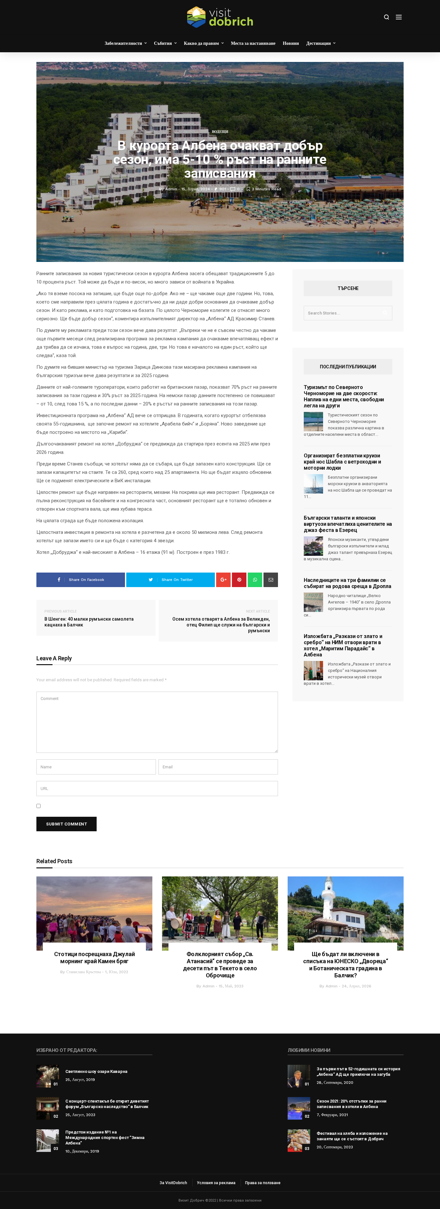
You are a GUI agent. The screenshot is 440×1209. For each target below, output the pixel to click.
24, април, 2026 (356, 986)
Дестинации (318, 43)
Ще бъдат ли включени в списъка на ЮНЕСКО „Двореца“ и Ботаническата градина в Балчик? (345, 965)
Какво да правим (201, 43)
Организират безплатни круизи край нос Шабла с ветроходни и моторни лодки (342, 462)
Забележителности (123, 43)
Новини (291, 43)
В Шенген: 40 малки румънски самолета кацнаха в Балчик (89, 618)
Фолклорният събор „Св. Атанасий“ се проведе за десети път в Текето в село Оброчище (220, 965)
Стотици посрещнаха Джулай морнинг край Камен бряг (94, 957)
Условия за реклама (216, 1183)
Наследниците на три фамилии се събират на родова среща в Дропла (347, 583)
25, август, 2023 (80, 1115)
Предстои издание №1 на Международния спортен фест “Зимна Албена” (105, 1137)
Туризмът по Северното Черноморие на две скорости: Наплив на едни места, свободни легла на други (344, 396)
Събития (163, 43)
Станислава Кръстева (83, 972)
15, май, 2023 (231, 986)
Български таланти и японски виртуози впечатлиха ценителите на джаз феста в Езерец (348, 524)
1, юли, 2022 (116, 972)
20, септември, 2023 (335, 1147)
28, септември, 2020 (335, 1082)
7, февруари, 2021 (332, 1115)
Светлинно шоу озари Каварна (96, 1071)
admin (209, 986)
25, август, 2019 (80, 1079)
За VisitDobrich (173, 1183)
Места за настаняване (253, 43)
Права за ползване (263, 1183)
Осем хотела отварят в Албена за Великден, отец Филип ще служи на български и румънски (221, 621)
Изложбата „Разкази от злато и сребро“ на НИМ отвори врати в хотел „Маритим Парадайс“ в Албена (343, 645)
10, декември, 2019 (82, 1151)
